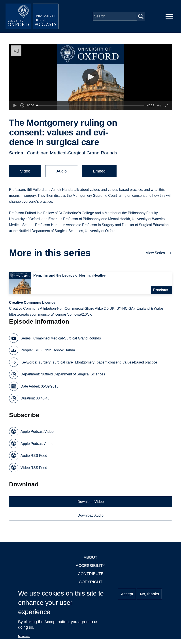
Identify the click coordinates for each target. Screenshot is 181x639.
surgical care (63, 362)
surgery (45, 362)
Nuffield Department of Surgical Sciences (73, 374)
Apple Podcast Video (37, 431)
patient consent (109, 362)
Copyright (90, 582)
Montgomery (84, 362)
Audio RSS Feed (34, 455)
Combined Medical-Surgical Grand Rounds (72, 152)
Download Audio (90, 515)
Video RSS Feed (34, 468)
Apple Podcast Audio (37, 444)
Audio (62, 171)
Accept (127, 594)
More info (24, 636)
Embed (99, 171)
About (90, 557)
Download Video (90, 502)
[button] (90, 77)
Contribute (91, 574)
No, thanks (149, 594)
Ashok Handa (64, 350)
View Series (155, 253)
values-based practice (140, 362)
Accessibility (90, 565)
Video (25, 171)
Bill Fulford (42, 350)
